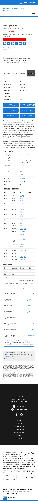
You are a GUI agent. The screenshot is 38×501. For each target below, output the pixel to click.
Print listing (10, 115)
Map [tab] (15, 48)
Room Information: (11, 188)
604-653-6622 (29, 2)
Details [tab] (5, 48)
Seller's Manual (19, 429)
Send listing (11, 110)
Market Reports (19, 432)
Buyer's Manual (19, 426)
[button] (27, 2)
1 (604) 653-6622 (9, 357)
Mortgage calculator (27, 110)
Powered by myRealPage (10, 493)
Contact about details (27, 105)
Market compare (27, 115)
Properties (19, 423)
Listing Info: (8, 151)
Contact (19, 438)
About (19, 435)
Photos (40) (11, 105)
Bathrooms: (7, 264)
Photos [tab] (10, 48)
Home (19, 420)
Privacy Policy (26, 491)
